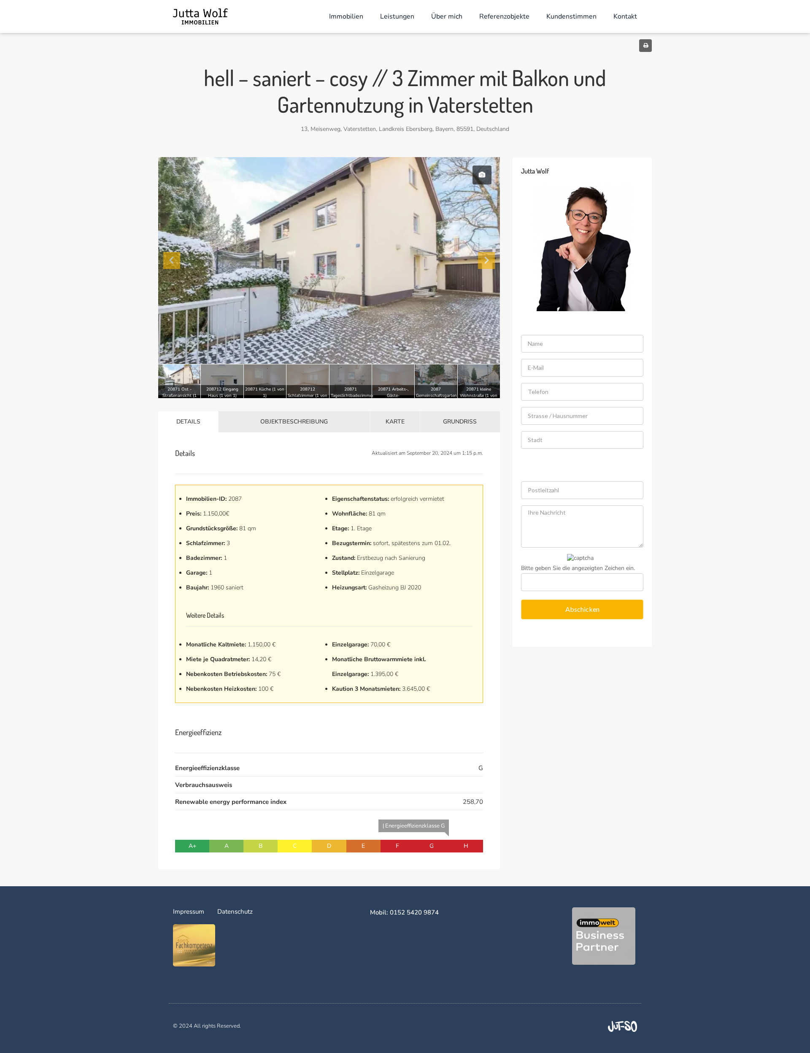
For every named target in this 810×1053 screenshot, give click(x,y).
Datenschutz (235, 911)
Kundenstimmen (571, 16)
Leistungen (397, 16)
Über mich (446, 16)
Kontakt (625, 16)
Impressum (188, 911)
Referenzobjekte (504, 16)
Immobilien (346, 16)
